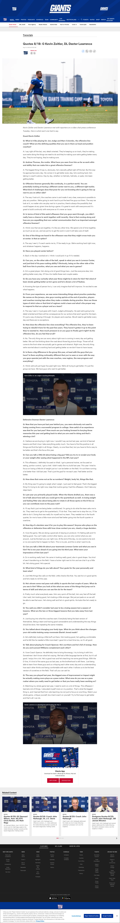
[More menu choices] (78, 19)
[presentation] (117, 839)
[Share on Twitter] (86, 52)
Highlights (37, 859)
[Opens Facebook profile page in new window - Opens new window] (31, 53)
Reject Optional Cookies (92, 916)
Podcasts (38, 876)
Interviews (37, 862)
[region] (60, 916)
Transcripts (23, 870)
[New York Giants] (60, 907)
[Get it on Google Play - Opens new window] (66, 899)
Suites (96, 878)
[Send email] (90, 52)
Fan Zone (8, 872)
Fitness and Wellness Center (112, 884)
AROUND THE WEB (112, 851)
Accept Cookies (107, 916)
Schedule (66, 855)
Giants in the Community (112, 861)
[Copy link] (94, 51)
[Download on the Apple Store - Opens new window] (53, 898)
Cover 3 (23, 859)
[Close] (117, 916)
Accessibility (8, 864)
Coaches (81, 858)
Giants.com (33, 50)
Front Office (81, 861)
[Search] (81, 19)
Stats (81, 864)
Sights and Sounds (38, 867)
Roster (81, 855)
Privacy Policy (40, 921)
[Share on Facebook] (83, 52)
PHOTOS (52, 851)
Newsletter (23, 867)
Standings (81, 867)
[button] (60, 394)
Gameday (52, 859)
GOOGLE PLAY (66, 780)
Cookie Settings (76, 916)
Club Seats (96, 875)
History (52, 867)
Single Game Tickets (97, 870)
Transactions (81, 870)
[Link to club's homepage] (5, 19)
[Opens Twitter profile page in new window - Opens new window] (34, 53)
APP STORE (53, 780)
